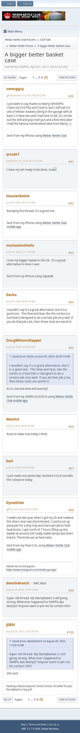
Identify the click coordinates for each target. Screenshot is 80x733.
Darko (11, 294)
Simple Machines (50, 728)
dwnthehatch (17, 583)
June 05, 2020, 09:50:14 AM (20, 301)
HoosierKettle (17, 196)
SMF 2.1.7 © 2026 (30, 728)
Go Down (10, 77)
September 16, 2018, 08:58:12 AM (28, 95)
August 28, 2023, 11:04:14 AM (22, 589)
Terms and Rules (38, 724)
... (36, 77)
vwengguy (15, 88)
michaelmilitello (20, 245)
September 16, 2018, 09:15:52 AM (24, 160)
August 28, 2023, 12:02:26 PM (22, 631)
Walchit (12, 419)
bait (9, 461)
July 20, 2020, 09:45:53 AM (24, 509)
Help (23, 724)
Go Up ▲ (54, 724)
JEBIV (10, 624)
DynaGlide (15, 502)
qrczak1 (12, 154)
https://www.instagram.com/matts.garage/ (31, 570)
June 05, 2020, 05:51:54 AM (20, 202)
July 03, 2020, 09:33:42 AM (20, 467)
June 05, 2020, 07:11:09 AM (20, 251)
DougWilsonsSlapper (23, 340)
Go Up (7, 699)
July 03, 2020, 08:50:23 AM (20, 425)
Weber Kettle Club (55, 136)
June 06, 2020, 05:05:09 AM (20, 346)
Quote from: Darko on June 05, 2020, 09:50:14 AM (41, 356)
